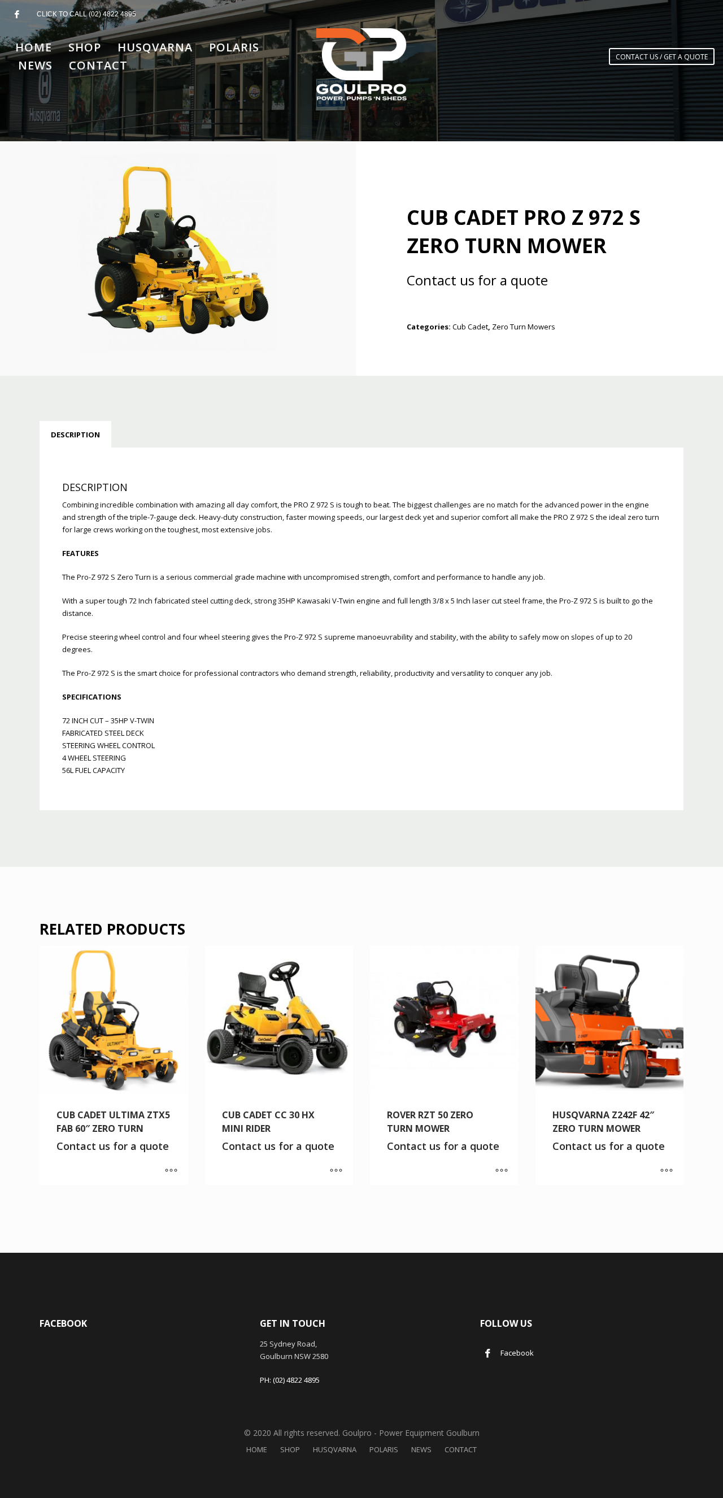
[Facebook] (16, 14)
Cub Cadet (470, 327)
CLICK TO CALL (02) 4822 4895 (86, 14)
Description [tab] (75, 434)
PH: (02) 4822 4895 (290, 1380)
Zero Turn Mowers (523, 327)
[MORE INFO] (171, 1171)
